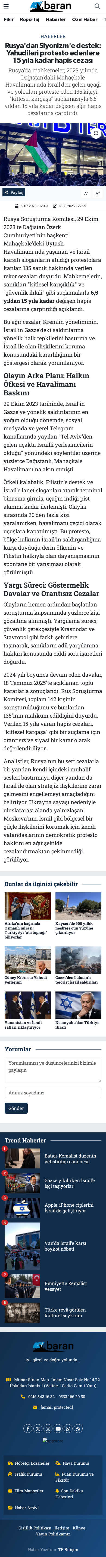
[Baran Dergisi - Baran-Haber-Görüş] (50, 6)
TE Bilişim (68, 1549)
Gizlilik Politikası (34, 1528)
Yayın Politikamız (53, 1534)
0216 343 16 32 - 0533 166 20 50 (56, 1396)
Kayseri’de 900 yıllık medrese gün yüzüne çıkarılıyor (74, 928)
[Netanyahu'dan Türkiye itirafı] (78, 1005)
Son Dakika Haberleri (69, 1493)
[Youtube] (58, 1428)
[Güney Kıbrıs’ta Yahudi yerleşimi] (28, 960)
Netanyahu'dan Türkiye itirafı (77, 1025)
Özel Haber (84, 19)
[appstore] (53, 1442)
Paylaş (17, 192)
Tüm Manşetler (28, 1490)
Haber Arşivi (27, 1507)
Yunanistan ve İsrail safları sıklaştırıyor (23, 1025)
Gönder (16, 1108)
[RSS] (78, 1428)
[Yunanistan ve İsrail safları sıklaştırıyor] (28, 1005)
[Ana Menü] (6, 6)
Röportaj (29, 19)
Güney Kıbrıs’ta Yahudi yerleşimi (26, 980)
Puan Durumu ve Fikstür (74, 1477)
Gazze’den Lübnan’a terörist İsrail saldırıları (76, 980)
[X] (37, 1428)
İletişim (62, 1528)
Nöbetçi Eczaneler (32, 1463)
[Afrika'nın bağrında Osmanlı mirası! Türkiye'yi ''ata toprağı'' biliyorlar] (28, 905)
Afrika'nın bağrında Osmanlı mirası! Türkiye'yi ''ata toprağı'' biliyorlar (26, 930)
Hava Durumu (76, 1463)
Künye (79, 1528)
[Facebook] (27, 1428)
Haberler (56, 19)
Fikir (9, 19)
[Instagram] (47, 1428)
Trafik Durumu (28, 1474)
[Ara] (97, 6)
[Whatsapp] (68, 1428)
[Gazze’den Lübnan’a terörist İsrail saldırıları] (78, 960)
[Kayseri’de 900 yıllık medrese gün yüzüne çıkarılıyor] (78, 905)
